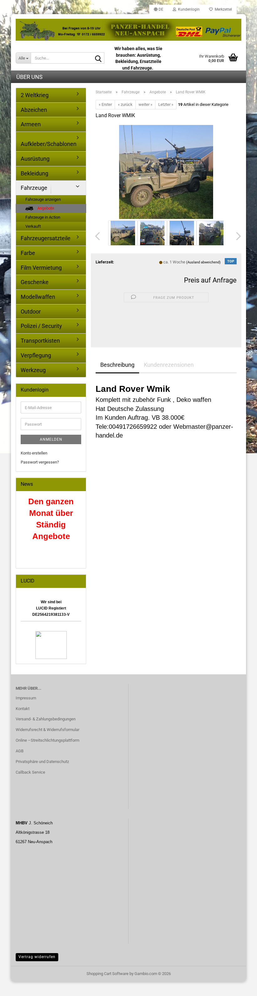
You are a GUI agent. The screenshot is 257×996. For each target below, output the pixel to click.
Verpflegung (36, 355)
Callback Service (30, 772)
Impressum (26, 698)
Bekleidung (34, 173)
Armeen (31, 124)
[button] (158, 9)
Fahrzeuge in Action (42, 217)
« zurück (125, 104)
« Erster (105, 104)
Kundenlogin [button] (188, 9)
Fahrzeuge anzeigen (43, 199)
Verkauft (33, 226)
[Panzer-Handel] (128, 29)
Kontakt (22, 708)
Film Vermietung (41, 267)
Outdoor (31, 311)
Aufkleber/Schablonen (48, 144)
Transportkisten (40, 340)
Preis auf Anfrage (210, 280)
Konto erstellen (34, 453)
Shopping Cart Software (107, 973)
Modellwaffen (38, 296)
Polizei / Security (41, 326)
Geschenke (35, 282)
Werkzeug (33, 370)
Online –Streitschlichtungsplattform (47, 740)
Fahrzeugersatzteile (46, 238)
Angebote (45, 208)
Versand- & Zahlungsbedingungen (46, 719)
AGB (20, 751)
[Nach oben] (239, 986)
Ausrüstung (35, 158)
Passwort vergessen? (40, 462)
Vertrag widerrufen (36, 957)
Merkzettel (222, 9)
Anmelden (51, 439)
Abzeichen (34, 109)
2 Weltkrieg (35, 95)
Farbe (28, 253)
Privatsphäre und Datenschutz (42, 761)
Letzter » (165, 104)
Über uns (29, 77)
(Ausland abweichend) (203, 262)
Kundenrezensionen (169, 364)
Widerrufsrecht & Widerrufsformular (47, 729)
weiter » (145, 104)
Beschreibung (117, 364)
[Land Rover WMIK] (166, 171)
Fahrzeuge (34, 187)
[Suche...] (98, 58)
